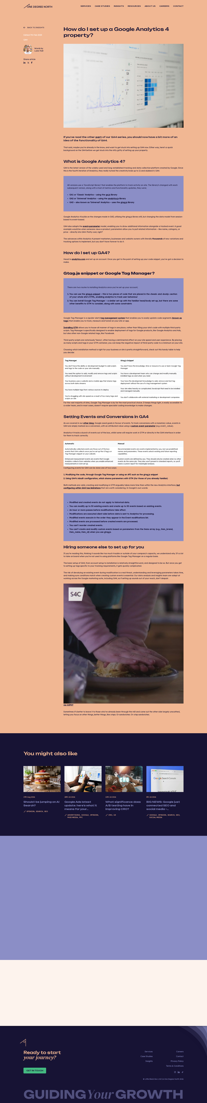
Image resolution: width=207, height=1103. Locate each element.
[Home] (37, 6)
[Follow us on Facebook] (31, 63)
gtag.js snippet (93, 294)
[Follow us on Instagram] (175, 1072)
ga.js (108, 194)
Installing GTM (70, 327)
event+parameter (91, 226)
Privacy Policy (177, 1061)
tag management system (113, 318)
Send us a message (150, 936)
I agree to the (125, 996)
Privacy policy (156, 914)
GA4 (25, 40)
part (98, 137)
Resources (134, 6)
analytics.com (78, 259)
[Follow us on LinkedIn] (24, 63)
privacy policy (132, 996)
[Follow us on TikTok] (183, 1072)
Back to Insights (35, 27)
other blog (88, 423)
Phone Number (119, 876)
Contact (178, 6)
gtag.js (124, 202)
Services (149, 1051)
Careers (164, 6)
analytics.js (113, 198)
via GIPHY (68, 705)
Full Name (118, 851)
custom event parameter (143, 426)
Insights (119, 6)
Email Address (120, 864)
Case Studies (102, 6)
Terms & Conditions (175, 1066)
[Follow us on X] (28, 63)
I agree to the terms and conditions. (140, 914)
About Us (150, 6)
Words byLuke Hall (38, 49)
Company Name (119, 889)
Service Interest (121, 901)
